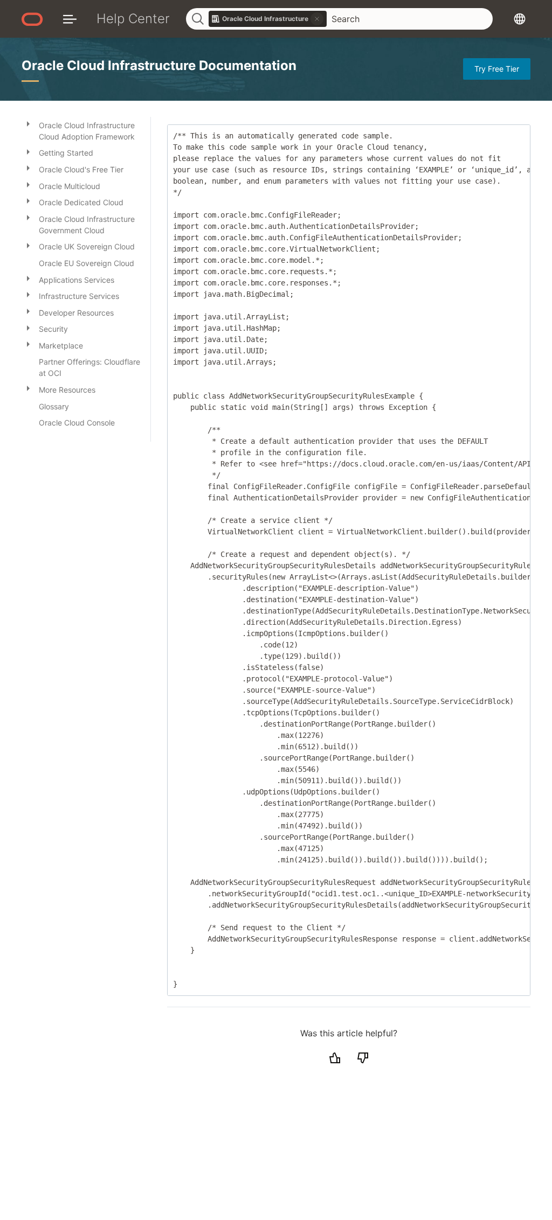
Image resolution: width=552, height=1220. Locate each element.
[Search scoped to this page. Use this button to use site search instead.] (316, 18)
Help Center (133, 18)
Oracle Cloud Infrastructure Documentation (159, 65)
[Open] (28, 123)
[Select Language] (519, 18)
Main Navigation (69, 18)
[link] (268, 19)
